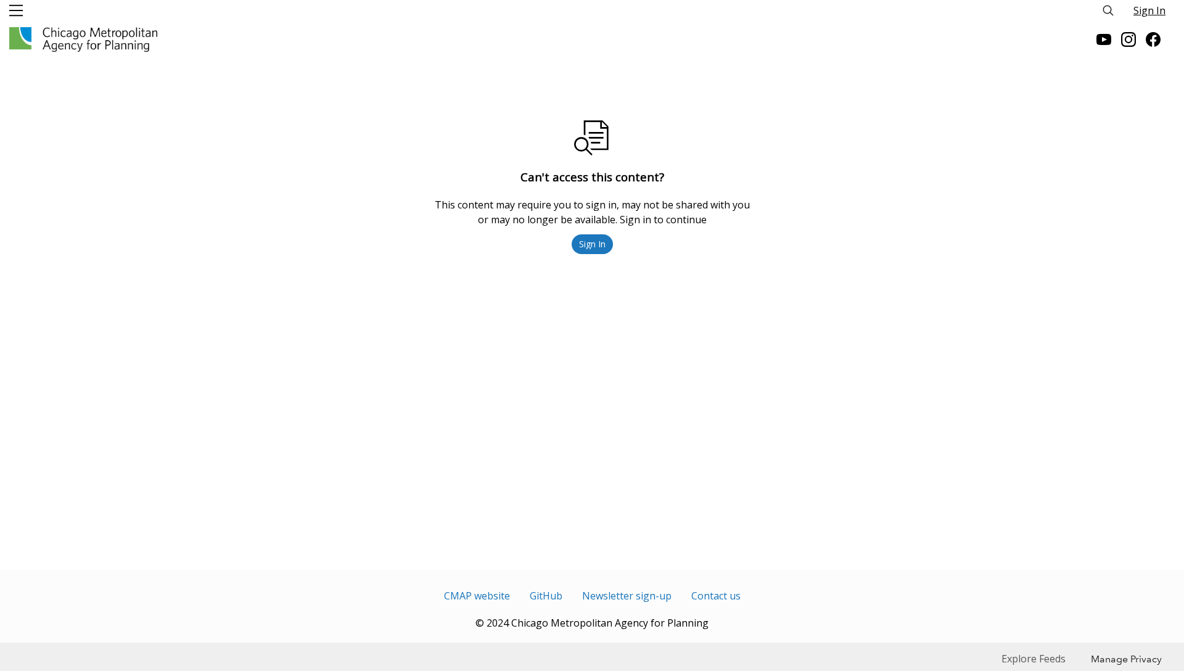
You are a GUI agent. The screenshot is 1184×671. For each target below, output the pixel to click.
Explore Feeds (1033, 658)
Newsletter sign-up (627, 596)
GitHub (546, 596)
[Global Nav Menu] (16, 10)
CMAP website (477, 596)
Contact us (716, 596)
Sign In (1149, 10)
